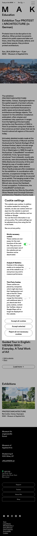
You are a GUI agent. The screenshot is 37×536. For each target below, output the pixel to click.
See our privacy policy (12, 228)
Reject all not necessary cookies (18, 332)
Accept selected (18, 326)
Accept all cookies (18, 321)
